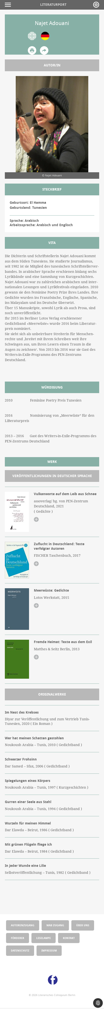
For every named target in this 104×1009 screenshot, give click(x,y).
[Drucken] (32, 50)
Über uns (82, 925)
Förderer (17, 938)
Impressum (49, 950)
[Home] (96, 5)
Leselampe (43, 938)
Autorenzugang (22, 925)
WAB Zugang (55, 925)
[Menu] (9, 5)
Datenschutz (20, 950)
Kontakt (69, 938)
